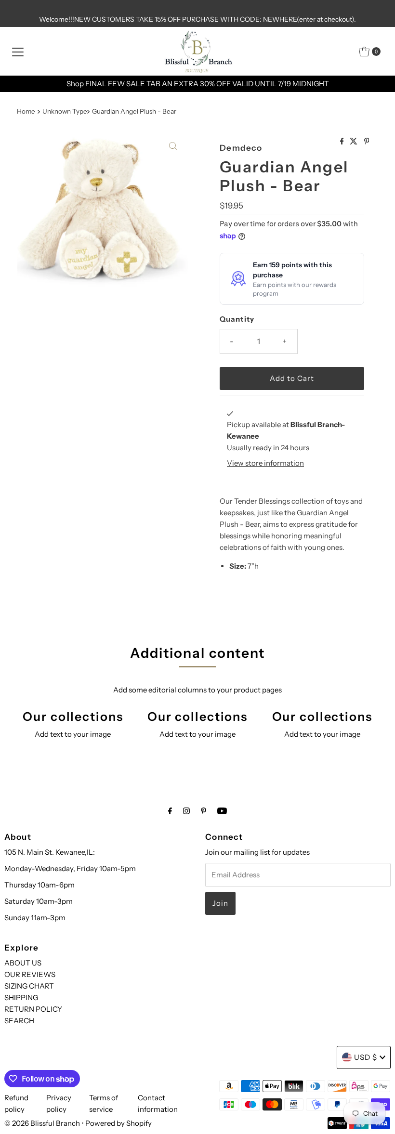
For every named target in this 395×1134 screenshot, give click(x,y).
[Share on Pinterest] (366, 141)
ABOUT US (22, 962)
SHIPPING (21, 997)
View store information (265, 463)
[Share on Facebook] (342, 141)
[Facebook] (170, 811)
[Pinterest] (203, 811)
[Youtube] (222, 811)
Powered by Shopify (118, 1123)
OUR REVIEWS (29, 974)
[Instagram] (186, 811)
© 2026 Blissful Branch (42, 1123)
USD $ (365, 1057)
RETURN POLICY (33, 1009)
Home (26, 111)
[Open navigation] (18, 51)
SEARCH (19, 1020)
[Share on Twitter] (354, 141)
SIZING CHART (29, 986)
